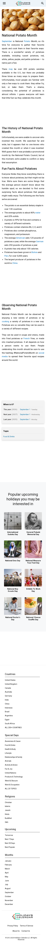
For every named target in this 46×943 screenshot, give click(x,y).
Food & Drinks (9, 436)
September (7, 41)
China (14, 263)
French (26, 338)
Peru (6, 256)
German (39, 241)
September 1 (25, 409)
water (37, 212)
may (11, 69)
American (20, 238)
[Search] (42, 3)
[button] (4, 3)
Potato (27, 41)
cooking (5, 321)
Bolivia (35, 252)
